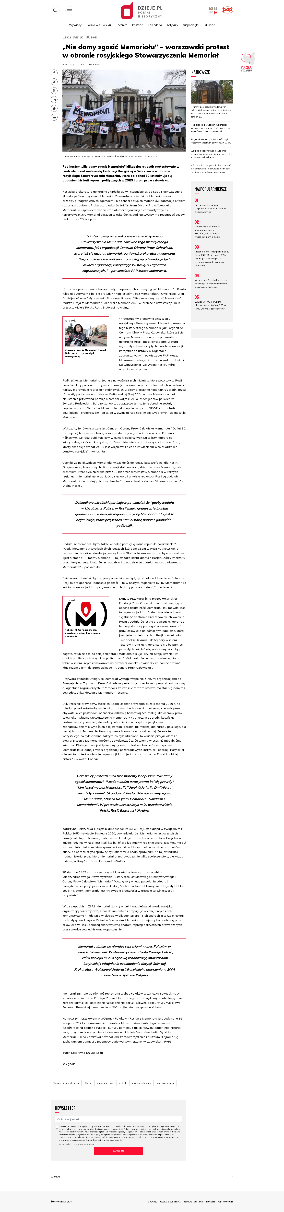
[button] (232, 1177)
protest (122, 1083)
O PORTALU (152, 1201)
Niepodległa (191, 25)
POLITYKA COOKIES (225, 1201)
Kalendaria (155, 25)
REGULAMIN (210, 1201)
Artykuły (172, 25)
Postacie (137, 25)
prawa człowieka (166, 1083)
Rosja (88, 1083)
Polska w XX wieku (98, 25)
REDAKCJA (188, 1201)
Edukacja (209, 25)
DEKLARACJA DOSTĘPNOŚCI (170, 1201)
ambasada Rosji (105, 1083)
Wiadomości (95, 64)
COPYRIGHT (199, 1201)
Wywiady (75, 25)
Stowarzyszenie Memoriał (66, 1083)
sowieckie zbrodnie (141, 1083)
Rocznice (121, 25)
